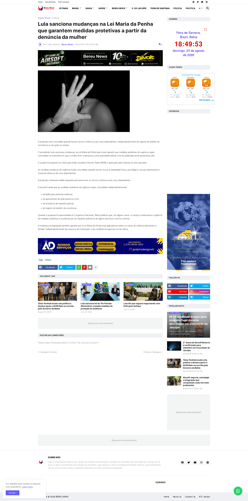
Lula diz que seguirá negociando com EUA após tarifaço (142, 304)
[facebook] (193, 2)
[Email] (90, 267)
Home (40, 2)
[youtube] (202, 2)
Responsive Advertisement (100, 323)
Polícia (178, 8)
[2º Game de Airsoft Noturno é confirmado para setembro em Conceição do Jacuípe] (174, 346)
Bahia (89, 8)
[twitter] (198, 2)
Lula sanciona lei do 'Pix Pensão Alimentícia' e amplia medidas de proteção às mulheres (97, 306)
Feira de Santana (160, 8)
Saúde (101, 8)
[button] (200, 8)
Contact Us (190, 496)
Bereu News (118, 8)
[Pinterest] (84, 267)
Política (190, 8)
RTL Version (204, 496)
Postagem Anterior (48, 352)
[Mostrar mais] (95, 267)
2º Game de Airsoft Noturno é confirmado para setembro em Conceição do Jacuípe (196, 346)
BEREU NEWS (62, 496)
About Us (177, 496)
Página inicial (44, 18)
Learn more (27, 486)
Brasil (75, 8)
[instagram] (201, 462)
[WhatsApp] (78, 267)
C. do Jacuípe (139, 8)
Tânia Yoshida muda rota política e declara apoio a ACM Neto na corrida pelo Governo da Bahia (56, 306)
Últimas (63, 8)
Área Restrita (50, 2)
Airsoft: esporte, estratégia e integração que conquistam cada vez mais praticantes (196, 381)
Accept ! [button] (13, 493)
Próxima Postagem (152, 352)
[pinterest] (207, 2)
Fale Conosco (63, 2)
